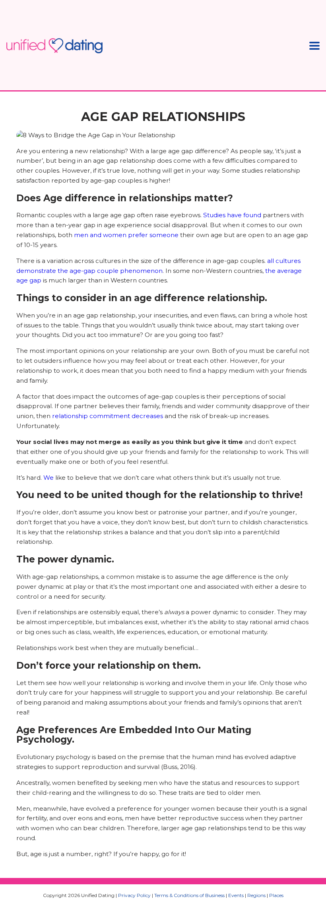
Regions (256, 895)
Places (276, 895)
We (48, 477)
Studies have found (232, 215)
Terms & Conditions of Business (189, 895)
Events (236, 895)
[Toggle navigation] (314, 45)
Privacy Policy (134, 895)
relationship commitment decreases (107, 416)
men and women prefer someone (126, 235)
